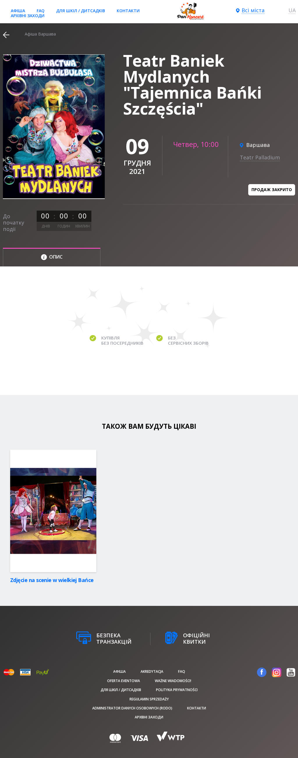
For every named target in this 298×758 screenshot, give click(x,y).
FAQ (41, 10)
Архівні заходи (28, 15)
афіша (18, 10)
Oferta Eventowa (123, 680)
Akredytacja (152, 671)
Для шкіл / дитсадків (80, 10)
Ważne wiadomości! (173, 680)
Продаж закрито (271, 189)
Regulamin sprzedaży (149, 699)
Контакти (128, 10)
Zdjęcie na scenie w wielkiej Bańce (52, 579)
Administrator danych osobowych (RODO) (132, 708)
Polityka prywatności (177, 689)
